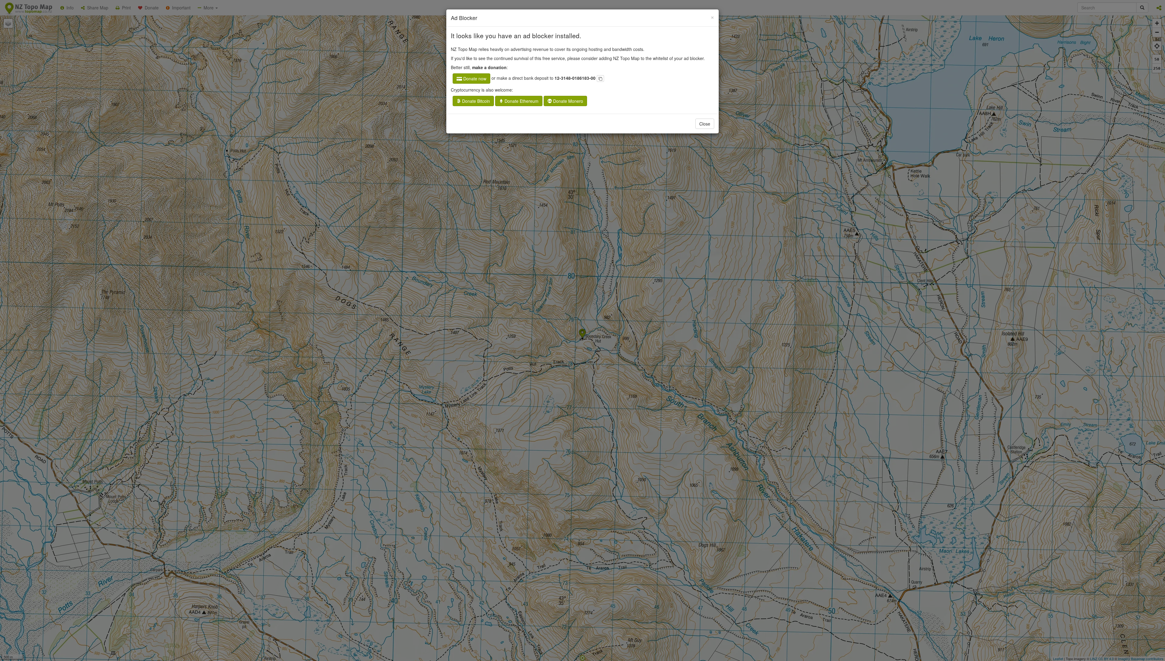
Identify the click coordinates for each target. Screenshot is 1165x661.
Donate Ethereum (521, 101)
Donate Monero (567, 101)
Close (704, 124)
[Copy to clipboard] (600, 78)
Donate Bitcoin (475, 101)
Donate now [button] (474, 78)
